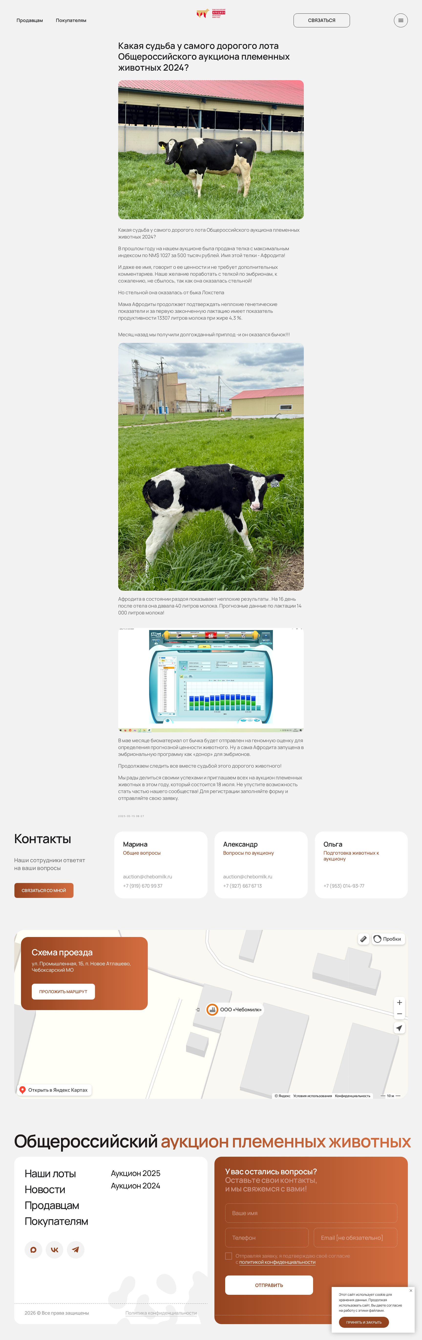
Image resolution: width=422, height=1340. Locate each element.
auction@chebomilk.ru (147, 876)
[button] (322, 20)
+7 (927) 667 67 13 (242, 885)
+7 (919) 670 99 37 (142, 885)
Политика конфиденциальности (161, 1313)
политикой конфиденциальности (277, 1262)
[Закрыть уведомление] (411, 1290)
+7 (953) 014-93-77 (344, 885)
